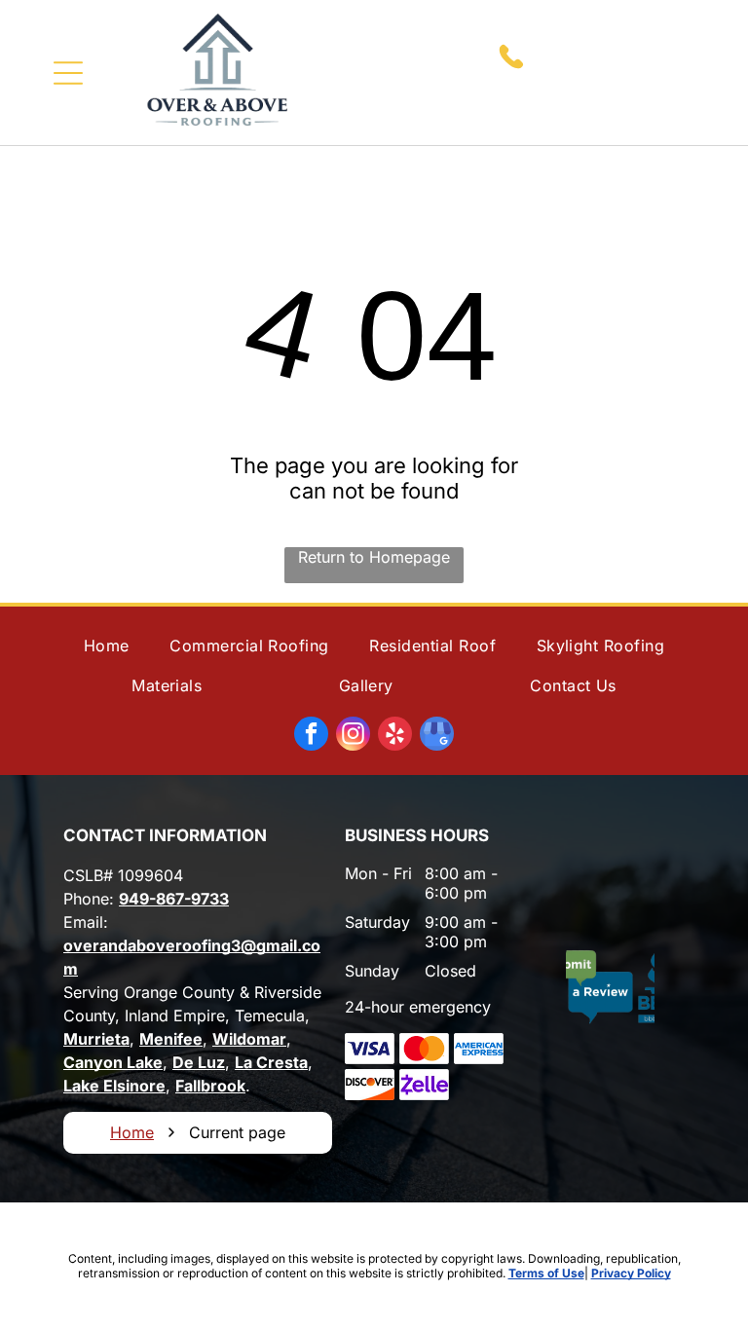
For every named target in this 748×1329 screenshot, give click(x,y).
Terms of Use (546, 1273)
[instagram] (353, 736)
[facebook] (311, 736)
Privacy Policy (631, 1273)
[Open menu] (68, 73)
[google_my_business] (437, 736)
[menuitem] (106, 645)
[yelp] (395, 736)
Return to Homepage (374, 557)
